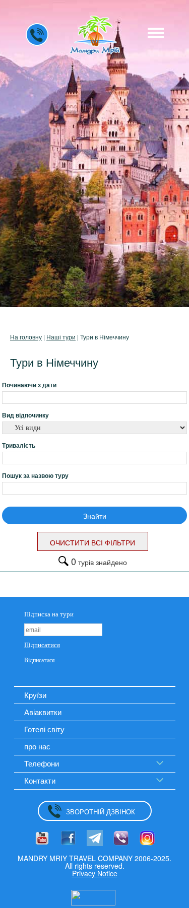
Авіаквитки (42, 712)
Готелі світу (44, 729)
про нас (37, 746)
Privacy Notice (94, 873)
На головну (26, 336)
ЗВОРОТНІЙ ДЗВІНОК (100, 811)
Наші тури (61, 336)
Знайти (94, 516)
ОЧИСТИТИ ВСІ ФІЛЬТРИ (92, 542)
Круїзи (35, 694)
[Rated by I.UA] (93, 897)
